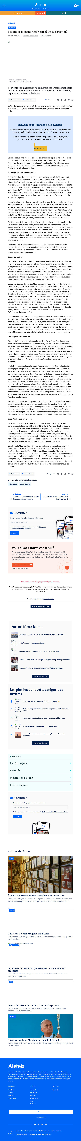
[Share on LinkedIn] (61, 100)
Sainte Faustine (25, 484)
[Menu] (16, 6)
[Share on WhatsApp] (72, 100)
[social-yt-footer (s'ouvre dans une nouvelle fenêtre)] (35, 1125)
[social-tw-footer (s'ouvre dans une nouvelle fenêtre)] (42, 1125)
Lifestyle (10, 1093)
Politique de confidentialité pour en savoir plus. (29, 527)
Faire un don (40, 148)
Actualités (11, 1090)
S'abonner (41, 1112)
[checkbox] (10, 527)
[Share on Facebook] (58, 100)
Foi (11, 982)
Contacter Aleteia (21, 1134)
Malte (11, 859)
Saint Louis (46, 9)
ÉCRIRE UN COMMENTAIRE (40, 606)
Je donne (40, 13)
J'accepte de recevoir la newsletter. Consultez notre (29, 527)
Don (31, 1101)
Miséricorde (13, 484)
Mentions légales (44, 1131)
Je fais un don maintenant (21, 565)
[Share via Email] (69, 100)
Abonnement (34, 1098)
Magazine (33, 1095)
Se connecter (41, 1117)
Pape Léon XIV (14, 945)
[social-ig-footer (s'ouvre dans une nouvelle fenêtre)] (46, 1125)
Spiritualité (11, 23)
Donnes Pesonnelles (34, 1134)
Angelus (12, 1017)
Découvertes (12, 1098)
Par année (55, 1090)
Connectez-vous (49, 599)
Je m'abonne (18, 13)
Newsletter (33, 1090)
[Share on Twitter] (65, 100)
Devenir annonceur (56, 1131)
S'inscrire (14, 533)
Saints (12, 910)
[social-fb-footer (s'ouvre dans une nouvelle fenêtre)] (39, 1125)
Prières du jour (19, 785)
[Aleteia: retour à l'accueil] (40, 5)
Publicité (32, 1104)
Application (33, 1093)
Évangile (15, 770)
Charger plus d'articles (40, 676)
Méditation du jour (21, 777)
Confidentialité (46, 1134)
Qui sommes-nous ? (31, 1131)
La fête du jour (18, 763)
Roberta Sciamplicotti (30, 36)
